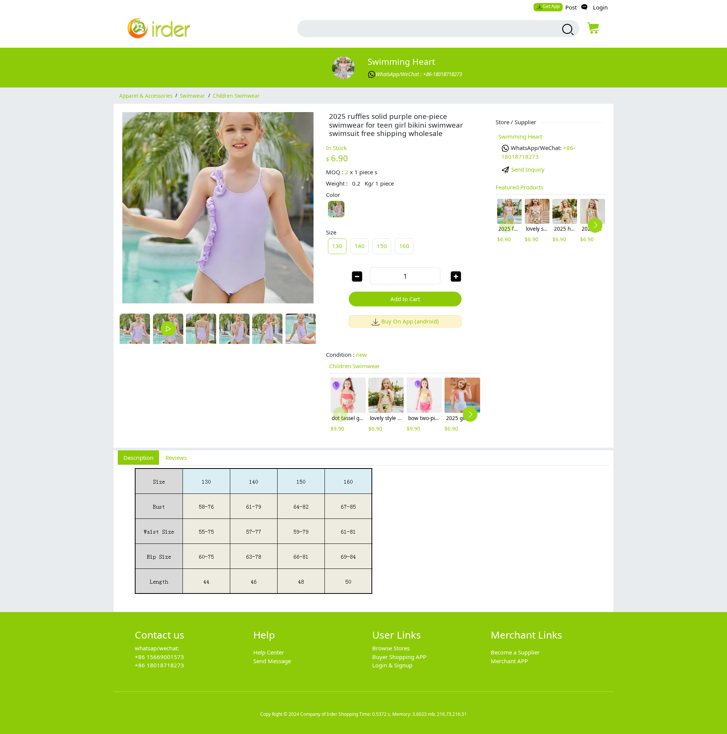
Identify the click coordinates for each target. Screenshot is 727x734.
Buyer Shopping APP (399, 657)
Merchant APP (509, 661)
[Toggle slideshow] (168, 328)
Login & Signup (392, 665)
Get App (551, 6)
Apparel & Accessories (145, 95)
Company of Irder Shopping (329, 714)
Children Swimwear (236, 95)
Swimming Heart (401, 61)
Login (600, 7)
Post (571, 7)
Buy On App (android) (410, 321)
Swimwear (192, 95)
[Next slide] (470, 414)
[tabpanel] (363, 534)
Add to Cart (405, 299)
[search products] (567, 29)
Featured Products (519, 187)
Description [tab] (138, 457)
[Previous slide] (340, 414)
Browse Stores (391, 648)
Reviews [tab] (176, 457)
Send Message (272, 661)
